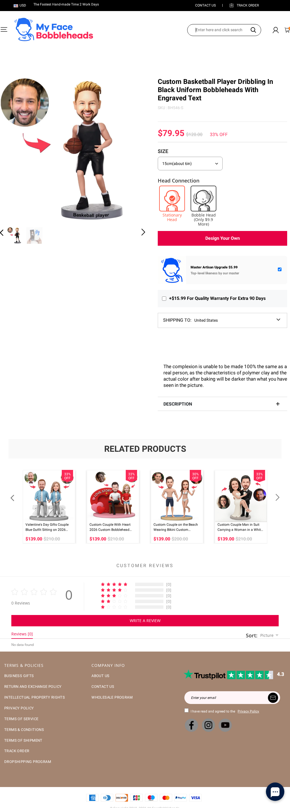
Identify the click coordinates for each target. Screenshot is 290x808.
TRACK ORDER (16, 751)
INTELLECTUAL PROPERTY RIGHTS (34, 697)
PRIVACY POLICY (19, 708)
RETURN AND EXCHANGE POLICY (32, 686)
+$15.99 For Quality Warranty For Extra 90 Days (217, 298)
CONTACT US (205, 5)
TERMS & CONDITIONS (24, 730)
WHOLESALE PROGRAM (112, 697)
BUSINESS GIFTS (19, 676)
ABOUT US (100, 676)
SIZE (163, 151)
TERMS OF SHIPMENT (23, 740)
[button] (13, 149)
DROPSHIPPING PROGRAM (27, 762)
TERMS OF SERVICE (21, 719)
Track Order (248, 5)
